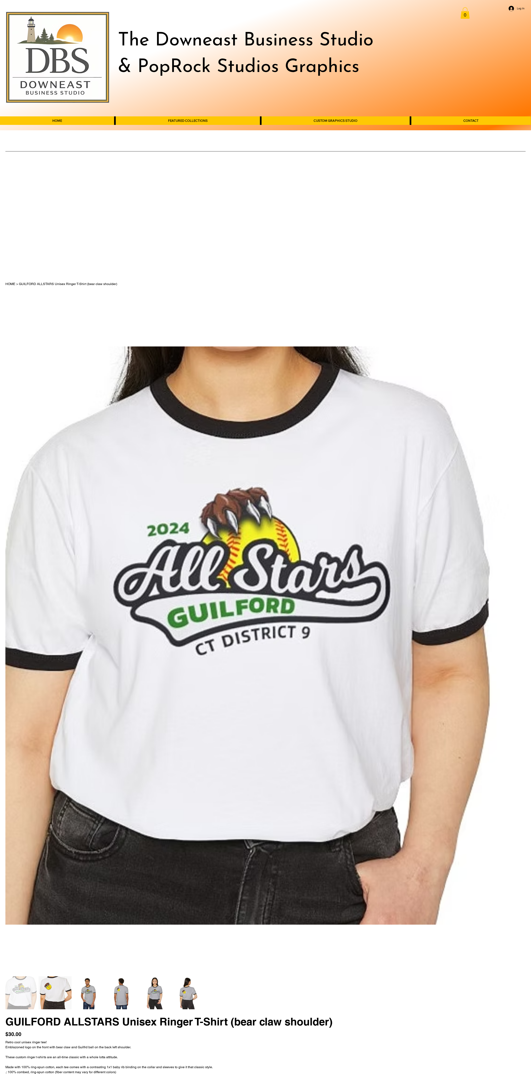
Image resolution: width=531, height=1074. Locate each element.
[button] (465, 13)
